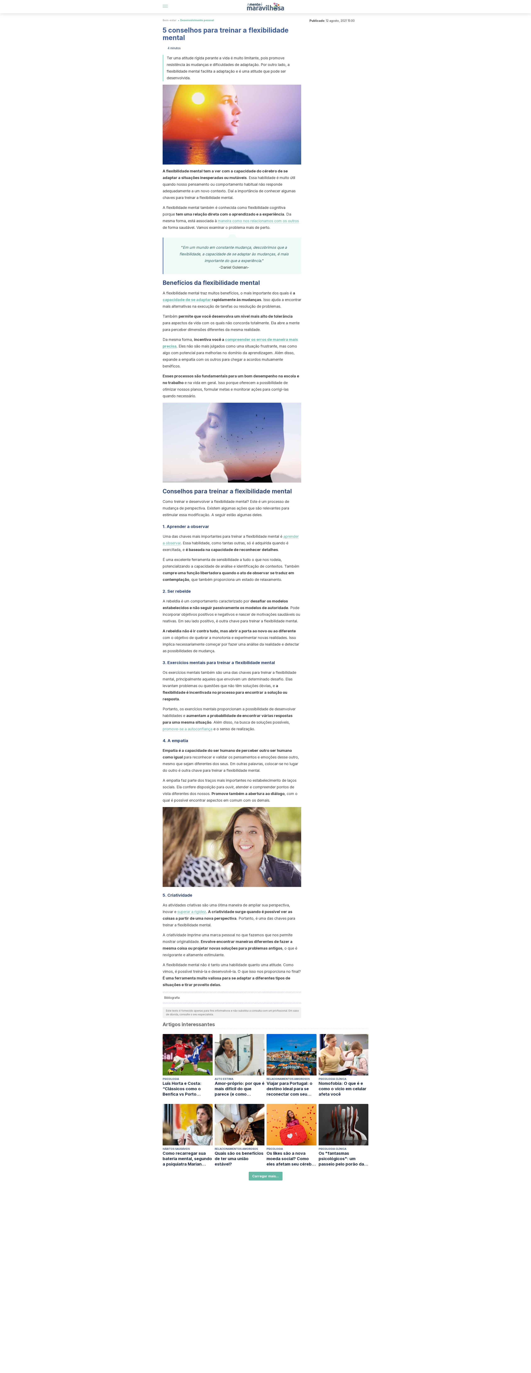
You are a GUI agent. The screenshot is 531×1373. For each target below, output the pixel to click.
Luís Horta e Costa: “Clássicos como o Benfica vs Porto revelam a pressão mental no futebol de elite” (184, 1089)
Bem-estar (170, 20)
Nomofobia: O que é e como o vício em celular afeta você (342, 1089)
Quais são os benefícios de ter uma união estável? (239, 1159)
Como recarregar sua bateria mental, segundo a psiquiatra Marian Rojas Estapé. (187, 1159)
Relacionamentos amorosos (288, 1078)
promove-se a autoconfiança (187, 729)
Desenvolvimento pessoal (197, 20)
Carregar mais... (265, 1176)
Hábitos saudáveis (176, 1148)
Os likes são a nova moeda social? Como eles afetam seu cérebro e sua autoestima (291, 1159)
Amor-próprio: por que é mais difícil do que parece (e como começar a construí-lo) (239, 1089)
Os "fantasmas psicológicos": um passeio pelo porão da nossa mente (341, 1159)
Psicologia (171, 1078)
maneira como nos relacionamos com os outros (258, 221)
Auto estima (224, 1078)
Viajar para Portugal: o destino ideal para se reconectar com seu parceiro (289, 1089)
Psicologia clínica (332, 1078)
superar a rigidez (191, 912)
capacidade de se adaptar (187, 300)
